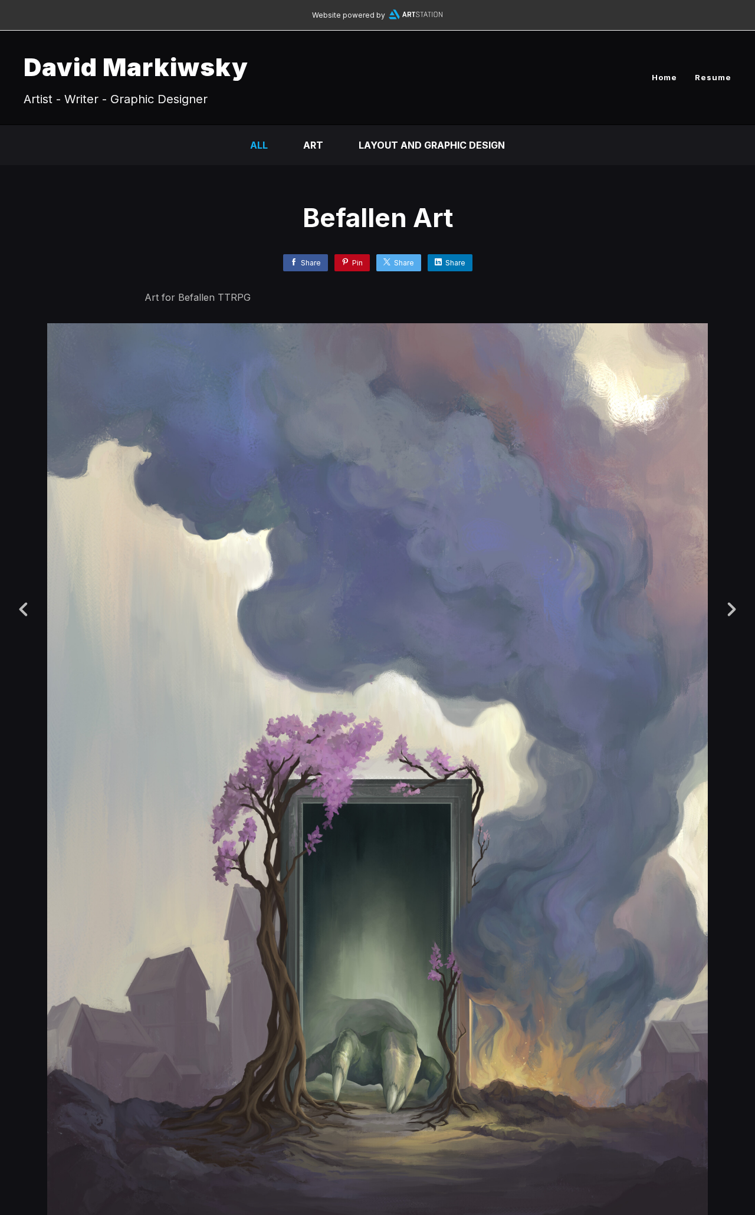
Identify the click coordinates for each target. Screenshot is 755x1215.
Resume (713, 77)
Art (313, 145)
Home (664, 77)
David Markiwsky (136, 67)
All (259, 145)
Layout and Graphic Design (432, 145)
